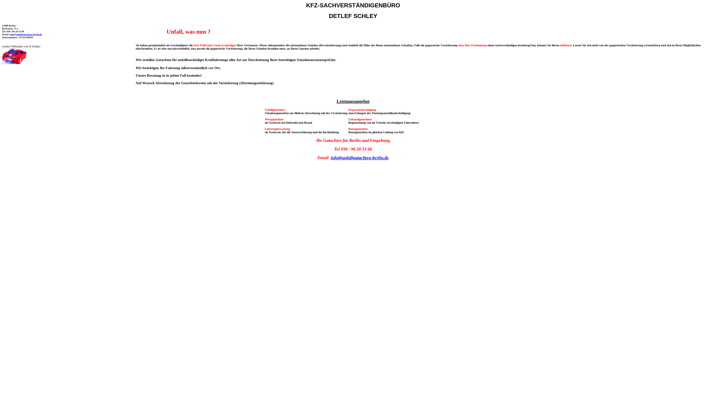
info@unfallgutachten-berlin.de (26, 34)
